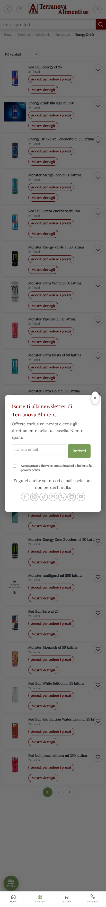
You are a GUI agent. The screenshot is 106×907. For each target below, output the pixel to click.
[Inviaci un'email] (53, 497)
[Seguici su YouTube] (81, 497)
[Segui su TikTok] (43, 497)
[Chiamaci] (62, 497)
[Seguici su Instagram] (34, 497)
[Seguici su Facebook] (25, 497)
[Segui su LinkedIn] (71, 497)
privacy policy (30, 470)
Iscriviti (79, 450)
